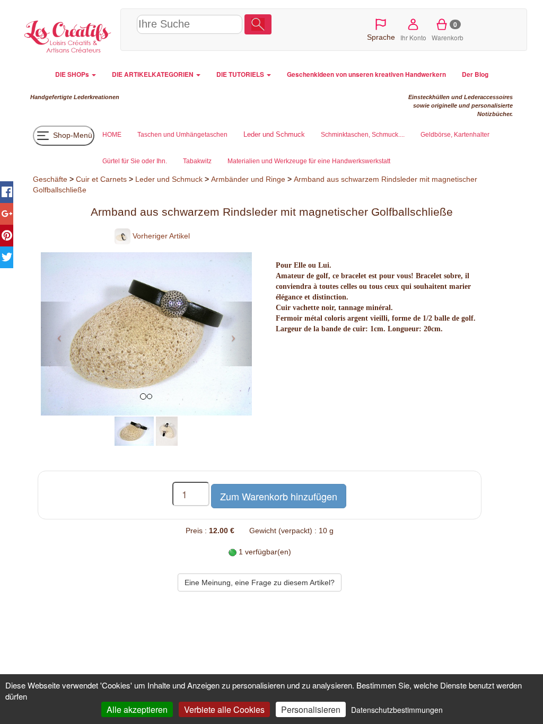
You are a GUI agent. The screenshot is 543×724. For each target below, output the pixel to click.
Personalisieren (310, 709)
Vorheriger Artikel (160, 236)
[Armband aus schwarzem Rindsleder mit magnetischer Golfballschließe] (133, 430)
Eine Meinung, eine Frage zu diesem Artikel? (260, 582)
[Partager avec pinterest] (6, 235)
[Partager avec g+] (6, 214)
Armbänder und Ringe (248, 179)
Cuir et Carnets (101, 179)
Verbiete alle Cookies (224, 709)
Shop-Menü (71, 134)
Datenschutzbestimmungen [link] (397, 709)
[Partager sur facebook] (6, 192)
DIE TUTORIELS (241, 74)
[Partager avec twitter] (6, 257)
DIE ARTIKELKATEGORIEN (153, 74)
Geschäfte (50, 179)
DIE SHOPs (73, 74)
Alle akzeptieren (137, 709)
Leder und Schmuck (169, 179)
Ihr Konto (413, 37)
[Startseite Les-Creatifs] (68, 35)
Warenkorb (447, 31)
